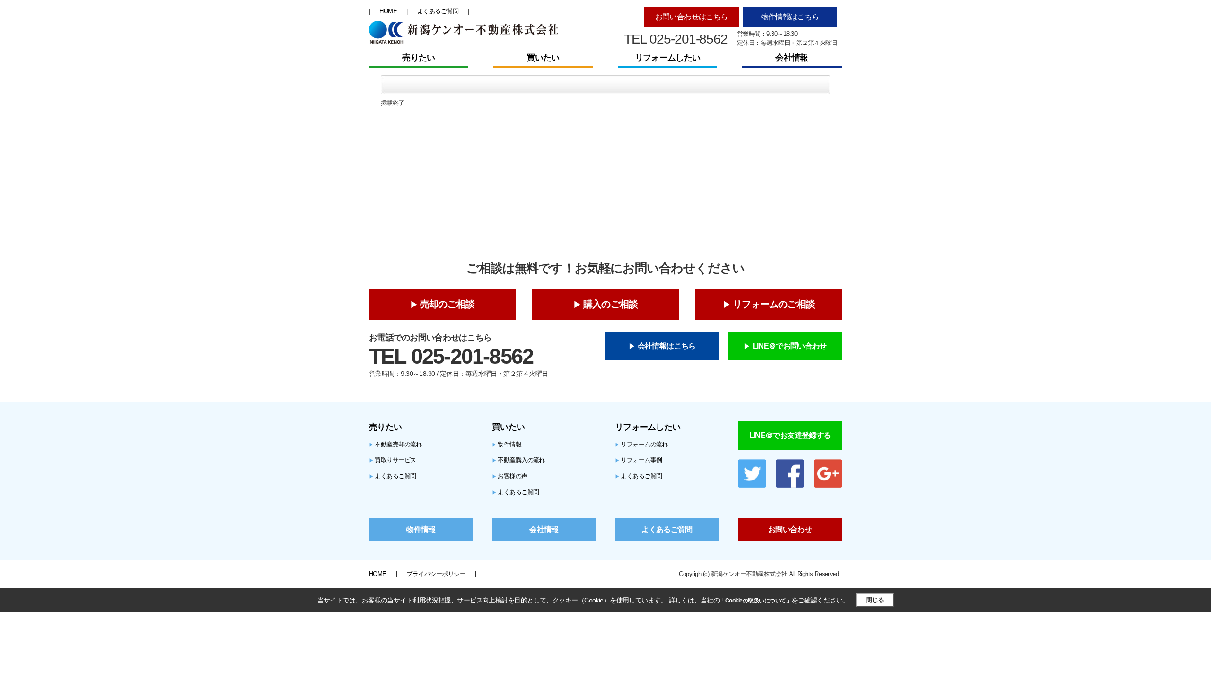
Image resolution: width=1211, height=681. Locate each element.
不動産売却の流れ (395, 444)
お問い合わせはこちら (691, 17)
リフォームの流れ (641, 444)
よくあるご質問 (437, 11)
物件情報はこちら (790, 17)
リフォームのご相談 (774, 304)
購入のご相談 (610, 304)
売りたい (418, 57)
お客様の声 (509, 476)
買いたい (543, 57)
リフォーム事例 (638, 459)
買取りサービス (392, 459)
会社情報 (791, 57)
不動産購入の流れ (518, 459)
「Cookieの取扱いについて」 (755, 600)
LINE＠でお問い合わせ (790, 346)
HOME (388, 11)
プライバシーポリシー (435, 573)
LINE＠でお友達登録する (790, 435)
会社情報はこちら (667, 346)
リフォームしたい (667, 57)
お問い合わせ (790, 529)
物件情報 (506, 444)
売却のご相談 (447, 304)
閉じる (875, 599)
